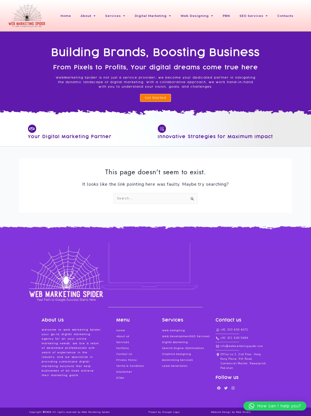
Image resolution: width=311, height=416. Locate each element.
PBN (226, 16)
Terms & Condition (130, 366)
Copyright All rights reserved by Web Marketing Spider (69, 412)
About (86, 16)
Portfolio (122, 348)
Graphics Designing (176, 354)
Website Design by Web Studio (231, 412)
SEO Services (252, 16)
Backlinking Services (177, 360)
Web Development (176, 336)
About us (122, 336)
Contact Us (124, 354)
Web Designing (195, 16)
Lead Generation (175, 366)
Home (66, 16)
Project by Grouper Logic (164, 412)
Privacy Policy (126, 360)
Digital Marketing (151, 16)
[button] (274, 406)
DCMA (120, 377)
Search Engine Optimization (183, 348)
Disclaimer (124, 371)
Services (113, 16)
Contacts (285, 16)
